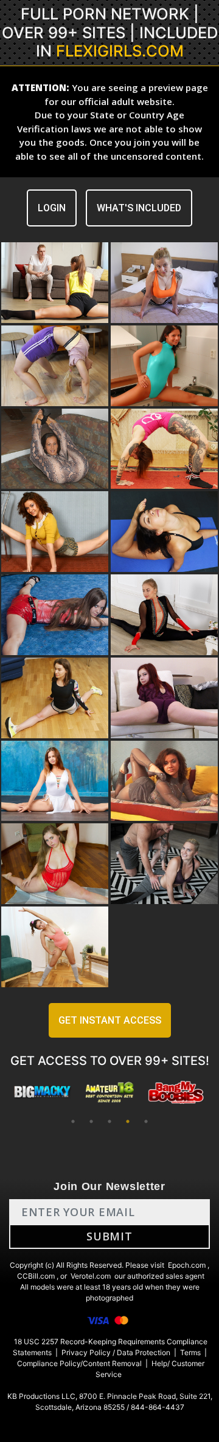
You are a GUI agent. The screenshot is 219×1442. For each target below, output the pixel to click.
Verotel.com (91, 1275)
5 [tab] (146, 1121)
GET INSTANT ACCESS (109, 1020)
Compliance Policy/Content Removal (79, 1363)
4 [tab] (128, 1121)
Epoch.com (187, 1265)
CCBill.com (36, 1275)
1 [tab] (73, 1121)
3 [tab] (109, 1121)
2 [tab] (91, 1121)
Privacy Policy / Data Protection (115, 1352)
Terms (190, 1352)
